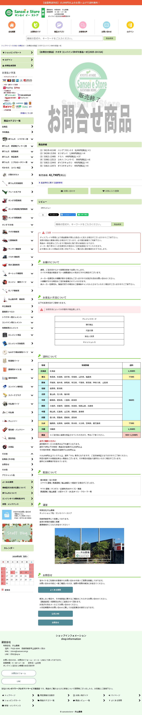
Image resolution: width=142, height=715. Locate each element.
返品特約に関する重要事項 (51, 182)
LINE (19, 681)
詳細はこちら (26, 113)
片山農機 (78, 711)
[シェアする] (43, 214)
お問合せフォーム (19, 673)
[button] (110, 191)
